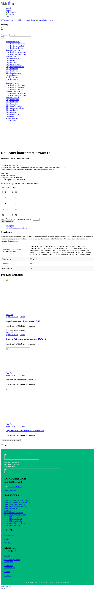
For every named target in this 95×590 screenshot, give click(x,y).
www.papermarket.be (12, 525)
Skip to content (6, 2)
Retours (7, 572)
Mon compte (9, 535)
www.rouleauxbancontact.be (15, 504)
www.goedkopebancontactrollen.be (17, 500)
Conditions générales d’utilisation (12, 561)
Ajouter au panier (7, 222)
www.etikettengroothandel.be (15, 515)
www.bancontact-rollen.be (10, 510)
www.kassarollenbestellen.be (15, 523)
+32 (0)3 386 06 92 (15, 487)
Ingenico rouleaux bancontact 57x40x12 (25, 321)
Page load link (6, 586)
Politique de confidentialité (9, 567)
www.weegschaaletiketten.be (15, 506)
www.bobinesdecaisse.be (13, 513)
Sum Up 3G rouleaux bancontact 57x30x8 (26, 339)
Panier (6, 539)
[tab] (50, 226)
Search (4, 24)
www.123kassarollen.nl (13, 519)
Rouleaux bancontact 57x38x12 (21, 379)
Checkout (7, 543)
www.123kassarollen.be (13, 521)
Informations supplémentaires (16, 228)
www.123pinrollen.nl (12, 517)
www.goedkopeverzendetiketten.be (17, 502)
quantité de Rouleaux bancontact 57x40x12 (17, 219)
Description (10, 226)
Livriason (7, 576)
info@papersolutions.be (13, 491)
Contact (7, 556)
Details (22, 317)
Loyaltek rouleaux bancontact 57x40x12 (25, 430)
